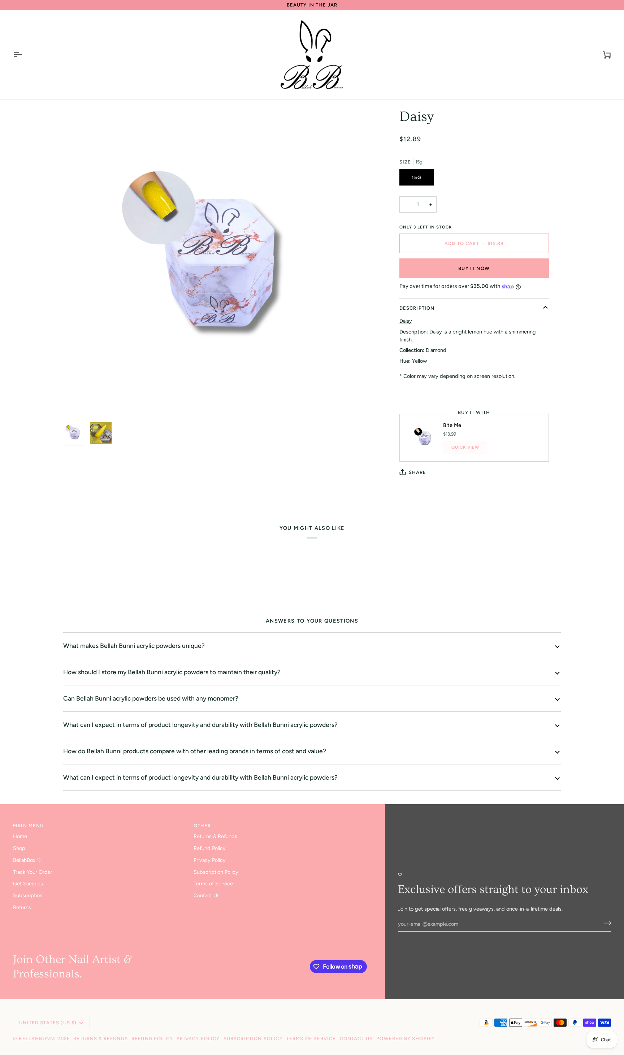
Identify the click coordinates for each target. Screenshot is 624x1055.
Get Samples (28, 883)
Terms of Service (213, 883)
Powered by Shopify (405, 1038)
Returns (22, 907)
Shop (19, 848)
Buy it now (474, 268)
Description (417, 308)
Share (417, 472)
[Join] (605, 923)
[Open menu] (24, 55)
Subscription (28, 895)
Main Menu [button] (28, 825)
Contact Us (207, 895)
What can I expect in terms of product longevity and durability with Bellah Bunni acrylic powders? (200, 724)
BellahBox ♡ (27, 860)
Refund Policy (210, 848)
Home (20, 836)
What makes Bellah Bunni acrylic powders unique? (134, 645)
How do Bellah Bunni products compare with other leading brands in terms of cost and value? (194, 751)
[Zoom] (218, 263)
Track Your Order (32, 872)
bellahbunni (37, 1038)
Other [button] (202, 825)
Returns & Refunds (215, 836)
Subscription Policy (216, 872)
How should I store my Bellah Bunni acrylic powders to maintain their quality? (172, 672)
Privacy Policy (210, 860)
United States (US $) (48, 1022)
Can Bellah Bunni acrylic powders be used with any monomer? (150, 698)
